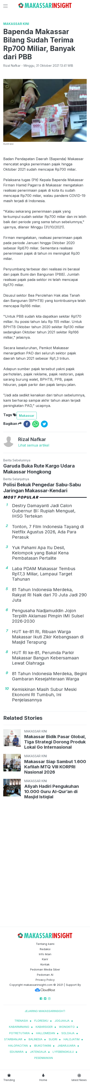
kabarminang (19, 1026)
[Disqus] (45, 864)
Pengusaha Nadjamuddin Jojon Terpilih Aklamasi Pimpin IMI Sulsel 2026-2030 (48, 616)
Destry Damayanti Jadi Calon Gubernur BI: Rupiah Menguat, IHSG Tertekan (44, 511)
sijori (53, 1039)
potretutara (19, 1033)
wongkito (67, 1026)
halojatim (72, 1039)
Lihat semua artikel (33, 445)
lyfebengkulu (63, 1051)
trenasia (21, 1020)
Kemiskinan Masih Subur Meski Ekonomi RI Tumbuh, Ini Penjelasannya (44, 694)
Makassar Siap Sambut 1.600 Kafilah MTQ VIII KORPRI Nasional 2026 (55, 767)
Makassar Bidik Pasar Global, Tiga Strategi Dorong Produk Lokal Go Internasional (55, 742)
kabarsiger (44, 1026)
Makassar (26, 415)
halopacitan (18, 1045)
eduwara (17, 1051)
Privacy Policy (45, 979)
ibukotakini (42, 1045)
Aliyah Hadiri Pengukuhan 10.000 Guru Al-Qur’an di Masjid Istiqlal (51, 791)
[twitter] (44, 423)
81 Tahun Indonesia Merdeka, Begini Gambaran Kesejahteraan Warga (49, 676)
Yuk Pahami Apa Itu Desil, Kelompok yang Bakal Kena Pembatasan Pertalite (40, 553)
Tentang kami (45, 944)
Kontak (45, 964)
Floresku (41, 1020)
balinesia (35, 1039)
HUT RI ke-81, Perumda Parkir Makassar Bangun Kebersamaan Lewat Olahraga (45, 658)
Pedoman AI (45, 974)
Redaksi (45, 949)
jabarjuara (66, 1045)
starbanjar (13, 1039)
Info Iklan (45, 954)
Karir (45, 959)
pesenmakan (43, 1058)
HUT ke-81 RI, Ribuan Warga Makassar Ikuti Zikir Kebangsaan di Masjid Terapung (47, 637)
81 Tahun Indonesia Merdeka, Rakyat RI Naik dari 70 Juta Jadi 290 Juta (49, 595)
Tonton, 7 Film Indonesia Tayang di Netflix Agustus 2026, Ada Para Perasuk (48, 532)
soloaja (67, 1033)
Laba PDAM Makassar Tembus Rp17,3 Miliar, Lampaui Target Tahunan (43, 574)
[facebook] (26, 423)
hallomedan (45, 1033)
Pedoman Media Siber (45, 969)
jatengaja (38, 1051)
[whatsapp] (35, 423)
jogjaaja (62, 1020)
